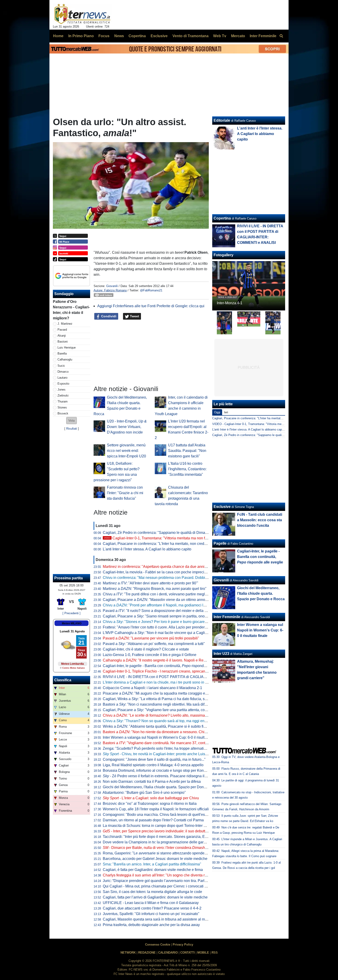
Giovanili (112, 286)
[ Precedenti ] (71, 613)
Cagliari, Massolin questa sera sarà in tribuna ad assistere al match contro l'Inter (167, 919)
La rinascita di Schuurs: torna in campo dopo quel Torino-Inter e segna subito (165, 826)
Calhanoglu (64, 359)
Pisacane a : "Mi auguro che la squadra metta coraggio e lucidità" (161, 693)
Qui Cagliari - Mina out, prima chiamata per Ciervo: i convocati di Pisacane (163, 886)
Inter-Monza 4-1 (229, 303)
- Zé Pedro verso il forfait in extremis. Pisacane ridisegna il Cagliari (160, 776)
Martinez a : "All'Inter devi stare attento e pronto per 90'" (150, 583)
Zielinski (63, 395)
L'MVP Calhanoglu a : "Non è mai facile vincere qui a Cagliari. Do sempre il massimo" (176, 633)
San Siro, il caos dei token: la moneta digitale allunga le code (152, 892)
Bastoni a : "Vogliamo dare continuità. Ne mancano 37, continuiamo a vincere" (169, 743)
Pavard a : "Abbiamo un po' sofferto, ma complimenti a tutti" (154, 644)
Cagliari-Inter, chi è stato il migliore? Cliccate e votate (146, 649)
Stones (62, 407)
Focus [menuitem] (103, 36)
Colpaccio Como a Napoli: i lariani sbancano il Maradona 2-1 (152, 688)
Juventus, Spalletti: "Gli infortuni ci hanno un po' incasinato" (151, 914)
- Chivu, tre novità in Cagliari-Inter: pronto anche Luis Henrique (162, 754)
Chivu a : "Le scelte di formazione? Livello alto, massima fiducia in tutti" (166, 715)
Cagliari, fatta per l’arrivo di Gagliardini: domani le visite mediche (155, 897)
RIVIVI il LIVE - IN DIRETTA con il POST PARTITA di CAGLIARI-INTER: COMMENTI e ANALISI (181, 677)
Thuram (62, 401)
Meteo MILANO (71, 623)
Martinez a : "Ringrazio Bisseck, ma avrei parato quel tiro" (154, 589)
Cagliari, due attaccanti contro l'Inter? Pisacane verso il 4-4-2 (152, 908)
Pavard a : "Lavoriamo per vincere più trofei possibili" (151, 638)
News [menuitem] (119, 36)
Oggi (217, 412)
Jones (61, 389)
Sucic (61, 365)
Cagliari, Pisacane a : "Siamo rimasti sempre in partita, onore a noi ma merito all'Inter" (175, 616)
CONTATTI (187, 952)
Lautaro (62, 377)
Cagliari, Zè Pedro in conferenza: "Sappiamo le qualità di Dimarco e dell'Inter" (166, 533)
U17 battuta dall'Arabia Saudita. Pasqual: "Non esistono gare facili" (187, 450)
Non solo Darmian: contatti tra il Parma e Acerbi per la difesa (152, 781)
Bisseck (62, 413)
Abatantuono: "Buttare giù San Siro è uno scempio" (144, 792)
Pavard (62, 329)
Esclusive (222, 507)
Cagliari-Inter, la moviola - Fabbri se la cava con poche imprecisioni (157, 572)
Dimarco (63, 371)
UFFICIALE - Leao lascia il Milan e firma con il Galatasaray (151, 903)
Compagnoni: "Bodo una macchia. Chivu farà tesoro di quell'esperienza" (162, 815)
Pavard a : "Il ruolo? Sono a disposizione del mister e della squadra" (161, 611)
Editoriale (222, 120)
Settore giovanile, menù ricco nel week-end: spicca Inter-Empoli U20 (126, 450)
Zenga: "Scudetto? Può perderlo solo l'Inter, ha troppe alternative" (156, 748)
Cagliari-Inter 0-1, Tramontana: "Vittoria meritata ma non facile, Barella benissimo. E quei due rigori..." (190, 538)
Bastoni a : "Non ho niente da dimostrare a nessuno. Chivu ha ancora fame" (169, 732)
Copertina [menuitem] (137, 36)
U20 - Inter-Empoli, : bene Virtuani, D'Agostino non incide (127, 426)
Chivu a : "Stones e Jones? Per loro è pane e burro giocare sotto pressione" (167, 622)
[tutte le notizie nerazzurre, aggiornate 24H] (82, 14)
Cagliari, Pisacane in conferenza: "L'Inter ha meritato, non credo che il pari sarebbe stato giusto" (180, 544)
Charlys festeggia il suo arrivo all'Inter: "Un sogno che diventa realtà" (158, 875)
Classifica (62, 680)
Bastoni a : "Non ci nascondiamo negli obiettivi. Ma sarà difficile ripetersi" (165, 704)
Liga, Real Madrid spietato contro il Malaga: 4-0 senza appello (153, 765)
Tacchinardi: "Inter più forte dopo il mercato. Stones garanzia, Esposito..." (162, 837)
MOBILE (203, 952)
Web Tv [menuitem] (219, 36)
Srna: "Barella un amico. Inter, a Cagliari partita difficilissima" (152, 864)
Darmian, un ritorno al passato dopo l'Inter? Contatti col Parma (153, 820)
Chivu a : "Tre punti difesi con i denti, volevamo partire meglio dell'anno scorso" (170, 594)
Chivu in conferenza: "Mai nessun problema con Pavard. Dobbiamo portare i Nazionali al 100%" (181, 578)
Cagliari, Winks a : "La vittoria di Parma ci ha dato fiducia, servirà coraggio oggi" (170, 699)
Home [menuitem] (58, 36)
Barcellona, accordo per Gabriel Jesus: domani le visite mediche (155, 859)
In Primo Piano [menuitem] (81, 36)
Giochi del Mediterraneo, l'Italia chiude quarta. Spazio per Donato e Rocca (163, 787)
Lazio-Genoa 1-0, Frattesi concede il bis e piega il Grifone (149, 655)
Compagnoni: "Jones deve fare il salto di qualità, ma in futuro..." (154, 759)
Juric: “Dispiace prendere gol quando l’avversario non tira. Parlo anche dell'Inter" (168, 881)
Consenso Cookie (157, 944)
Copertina (222, 218)
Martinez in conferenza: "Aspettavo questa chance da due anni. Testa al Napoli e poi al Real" (178, 567)
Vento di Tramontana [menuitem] (190, 36)
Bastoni (62, 341)
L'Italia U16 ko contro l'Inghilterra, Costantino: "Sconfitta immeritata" (187, 469)
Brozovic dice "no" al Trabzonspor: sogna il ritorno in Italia (150, 803)
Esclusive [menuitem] (159, 36)
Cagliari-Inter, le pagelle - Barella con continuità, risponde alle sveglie (164, 666)
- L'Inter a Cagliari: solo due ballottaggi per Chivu (151, 798)
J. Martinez (64, 323)
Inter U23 (221, 654)
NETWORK (128, 952)
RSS (215, 952)
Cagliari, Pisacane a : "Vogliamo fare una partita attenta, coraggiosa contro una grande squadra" (184, 710)
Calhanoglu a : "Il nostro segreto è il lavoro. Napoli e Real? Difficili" (162, 660)
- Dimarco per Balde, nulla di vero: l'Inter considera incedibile (162, 848)
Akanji (61, 335)
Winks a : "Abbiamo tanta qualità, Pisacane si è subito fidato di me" (162, 726)
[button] (71, 420)
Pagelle (220, 543)
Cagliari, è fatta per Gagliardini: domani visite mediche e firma (153, 870)
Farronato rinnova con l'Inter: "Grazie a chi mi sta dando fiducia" (125, 492)
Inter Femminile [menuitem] (263, 36)
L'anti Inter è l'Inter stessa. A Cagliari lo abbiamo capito (147, 549)
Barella (62, 353)
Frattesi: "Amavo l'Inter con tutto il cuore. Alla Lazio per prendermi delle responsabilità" (173, 627)
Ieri (226, 412)
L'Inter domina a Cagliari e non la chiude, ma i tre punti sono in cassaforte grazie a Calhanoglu (179, 682)
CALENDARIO (168, 952)
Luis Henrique (66, 347)
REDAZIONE (147, 952)
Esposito (63, 383)
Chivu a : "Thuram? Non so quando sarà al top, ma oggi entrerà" (158, 721)
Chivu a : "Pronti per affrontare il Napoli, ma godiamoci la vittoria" (160, 605)
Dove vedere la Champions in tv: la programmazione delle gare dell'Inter (161, 842)
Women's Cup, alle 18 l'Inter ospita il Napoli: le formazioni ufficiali (156, 809)
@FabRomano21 (151, 290)
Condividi (108, 316)
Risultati (71, 428)
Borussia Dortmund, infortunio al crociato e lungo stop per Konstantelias (161, 770)
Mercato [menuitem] (238, 36)
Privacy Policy (183, 944)
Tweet (134, 316)
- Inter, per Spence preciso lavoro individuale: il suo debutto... (156, 831)
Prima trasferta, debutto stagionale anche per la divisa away (151, 925)
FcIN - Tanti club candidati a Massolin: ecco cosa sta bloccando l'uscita (259, 520)
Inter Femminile (227, 617)
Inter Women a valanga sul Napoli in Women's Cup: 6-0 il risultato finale (161, 737)
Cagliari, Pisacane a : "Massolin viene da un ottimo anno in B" (158, 600)
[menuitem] (281, 36)
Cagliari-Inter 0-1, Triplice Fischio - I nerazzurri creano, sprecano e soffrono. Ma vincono (174, 671)
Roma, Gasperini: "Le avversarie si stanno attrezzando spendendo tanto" (162, 853)
